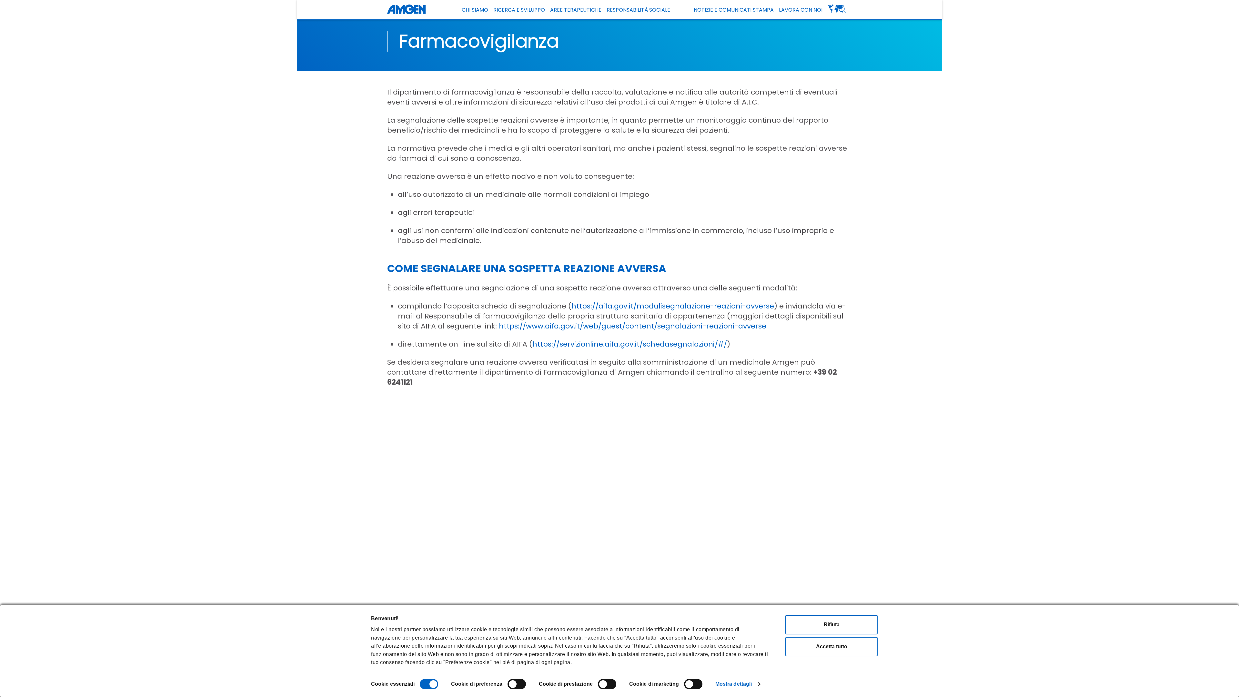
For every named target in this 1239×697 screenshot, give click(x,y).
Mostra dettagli (733, 684)
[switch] (517, 684)
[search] (842, 9)
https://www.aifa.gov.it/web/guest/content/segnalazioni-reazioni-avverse (632, 326)
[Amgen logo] (406, 9)
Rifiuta (832, 624)
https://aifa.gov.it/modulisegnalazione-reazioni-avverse (672, 306)
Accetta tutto (831, 646)
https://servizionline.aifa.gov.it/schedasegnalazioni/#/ (629, 344)
